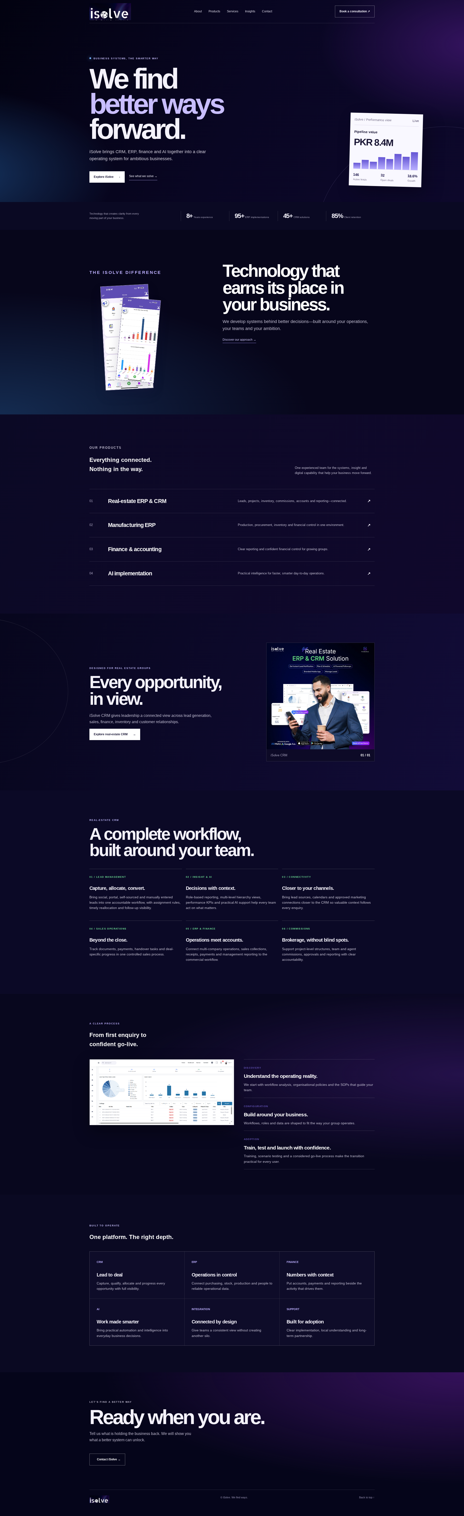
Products (214, 11)
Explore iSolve (107, 177)
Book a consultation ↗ (355, 11)
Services (232, 11)
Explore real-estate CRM (115, 734)
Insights (250, 11)
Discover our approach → (239, 339)
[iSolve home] (110, 11)
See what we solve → (143, 176)
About (198, 11)
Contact (267, 11)
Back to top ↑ (367, 1497)
